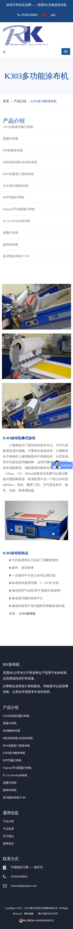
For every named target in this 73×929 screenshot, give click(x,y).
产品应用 (8, 828)
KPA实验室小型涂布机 (18, 174)
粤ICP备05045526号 (48, 913)
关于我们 (8, 836)
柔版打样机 (10, 138)
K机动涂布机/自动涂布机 (20, 162)
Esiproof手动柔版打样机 (19, 209)
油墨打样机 (10, 232)
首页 (6, 101)
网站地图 (28, 913)
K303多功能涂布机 (16, 185)
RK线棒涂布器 (13, 150)
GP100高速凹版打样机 (18, 127)
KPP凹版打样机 (13, 197)
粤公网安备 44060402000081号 (38, 920)
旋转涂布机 (10, 244)
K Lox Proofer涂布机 (16, 221)
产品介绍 (20, 101)
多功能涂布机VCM (16, 256)
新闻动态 (8, 843)
